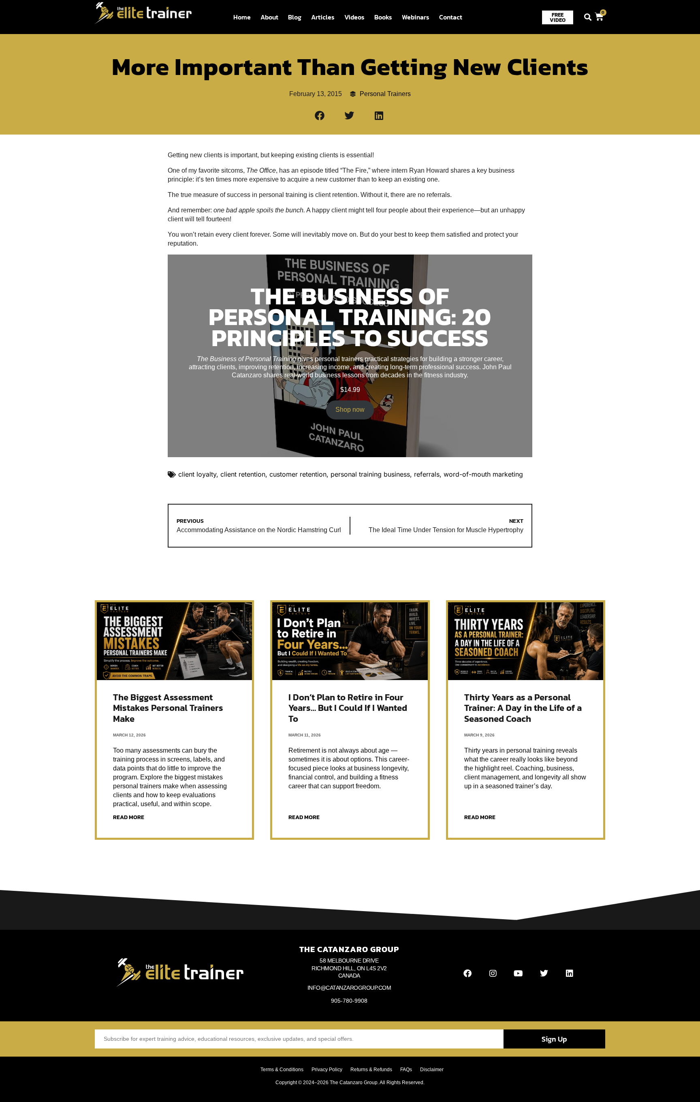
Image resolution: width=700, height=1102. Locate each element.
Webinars (415, 17)
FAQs (406, 1069)
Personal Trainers (385, 93)
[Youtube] (518, 973)
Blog (294, 17)
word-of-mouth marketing (483, 474)
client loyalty (197, 474)
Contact (450, 17)
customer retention (298, 474)
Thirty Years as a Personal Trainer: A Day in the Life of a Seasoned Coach (523, 708)
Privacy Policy (327, 1069)
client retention (242, 474)
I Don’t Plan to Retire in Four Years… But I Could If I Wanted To (347, 708)
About (269, 17)
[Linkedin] (569, 973)
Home (242, 17)
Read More (128, 817)
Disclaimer (432, 1069)
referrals (427, 474)
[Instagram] (493, 973)
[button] (588, 17)
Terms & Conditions (281, 1069)
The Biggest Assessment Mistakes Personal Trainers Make (168, 708)
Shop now (350, 409)
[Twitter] (544, 973)
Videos (354, 17)
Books (383, 17)
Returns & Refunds (371, 1069)
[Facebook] (467, 973)
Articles (323, 17)
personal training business (370, 474)
